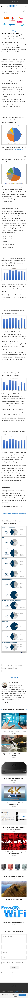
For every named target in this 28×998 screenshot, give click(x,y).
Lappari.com (15, 991)
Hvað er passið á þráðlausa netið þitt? (14, 922)
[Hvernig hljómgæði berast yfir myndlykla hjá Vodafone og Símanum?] (14, 841)
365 (3, 665)
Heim (2, 11)
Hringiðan (18, 665)
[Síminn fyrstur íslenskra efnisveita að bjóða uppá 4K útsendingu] (14, 792)
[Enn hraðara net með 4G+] (14, 889)
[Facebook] (10, 1)
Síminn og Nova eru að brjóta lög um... (14, 731)
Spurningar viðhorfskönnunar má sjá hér (14, 514)
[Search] (23, 6)
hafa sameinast (18, 150)
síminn (10, 668)
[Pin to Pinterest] (12, 677)
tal (16, 668)
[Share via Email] (17, 677)
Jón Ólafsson (12, 38)
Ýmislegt (9, 11)
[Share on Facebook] (9, 677)
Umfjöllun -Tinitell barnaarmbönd (14, 876)
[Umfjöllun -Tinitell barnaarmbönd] (14, 866)
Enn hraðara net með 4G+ (14, 899)
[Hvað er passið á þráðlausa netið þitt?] (14, 912)
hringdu (9, 665)
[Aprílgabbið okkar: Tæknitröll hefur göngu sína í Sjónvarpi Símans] (14, 817)
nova (4, 668)
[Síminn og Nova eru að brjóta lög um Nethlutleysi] (14, 721)
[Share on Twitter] (11, 677)
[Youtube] (17, 1)
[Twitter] (12, 1)
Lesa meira (14, 996)
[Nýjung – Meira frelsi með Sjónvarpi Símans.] (14, 743)
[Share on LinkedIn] (14, 677)
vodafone (5, 671)
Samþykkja (22, 994)
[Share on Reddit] (15, 677)
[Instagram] (14, 1)
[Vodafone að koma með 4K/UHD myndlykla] (14, 768)
